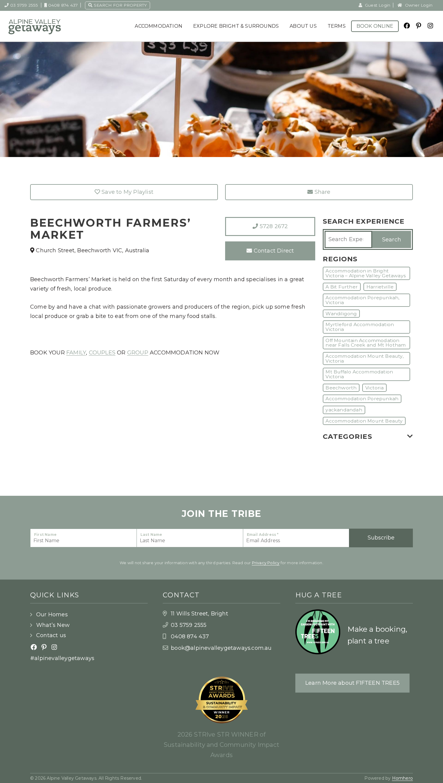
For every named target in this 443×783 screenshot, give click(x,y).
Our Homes (52, 614)
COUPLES (102, 352)
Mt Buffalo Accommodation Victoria (359, 374)
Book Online (375, 26)
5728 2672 (273, 226)
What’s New (53, 625)
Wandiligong (341, 313)
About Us (303, 26)
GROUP (137, 352)
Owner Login (418, 5)
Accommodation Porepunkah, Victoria (362, 300)
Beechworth (341, 388)
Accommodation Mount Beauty (364, 421)
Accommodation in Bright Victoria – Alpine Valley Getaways (365, 273)
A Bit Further (341, 287)
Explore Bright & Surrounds (236, 26)
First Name (45, 534)
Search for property (120, 5)
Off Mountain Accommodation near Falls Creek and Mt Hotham (365, 343)
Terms (337, 26)
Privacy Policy (266, 562)
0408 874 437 (63, 5)
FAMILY (76, 352)
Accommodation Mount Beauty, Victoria (364, 358)
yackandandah (343, 410)
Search (391, 239)
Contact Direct (273, 250)
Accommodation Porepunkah (361, 398)
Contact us (51, 635)
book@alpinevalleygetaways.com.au (221, 648)
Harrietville (380, 287)
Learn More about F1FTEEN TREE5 (352, 683)
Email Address (263, 534)
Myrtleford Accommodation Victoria (359, 327)
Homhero (402, 778)
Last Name (151, 534)
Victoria (374, 388)
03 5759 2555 (24, 5)
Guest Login (377, 5)
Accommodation (158, 26)
